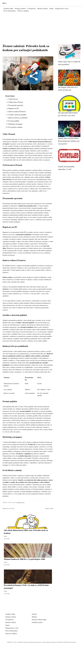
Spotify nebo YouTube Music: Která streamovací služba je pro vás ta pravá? (69, 141)
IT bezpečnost (31, 8)
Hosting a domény (20, 8)
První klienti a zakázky (15, 127)
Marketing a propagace (15, 124)
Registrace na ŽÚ (13, 108)
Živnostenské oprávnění (15, 105)
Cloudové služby (8, 8)
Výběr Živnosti (13, 99)
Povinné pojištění (13, 121)
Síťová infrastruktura (9, 11)
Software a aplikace (23, 11)
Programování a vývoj (61, 8)
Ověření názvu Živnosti (15, 102)
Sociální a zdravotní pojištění (17, 115)
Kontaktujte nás (20, 502)
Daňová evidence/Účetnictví (17, 111)
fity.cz (4, 3)
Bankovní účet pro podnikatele (17, 118)
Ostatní (51, 8)
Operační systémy (42, 8)
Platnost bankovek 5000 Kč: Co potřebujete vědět (24, 559)
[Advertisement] (41, 24)
